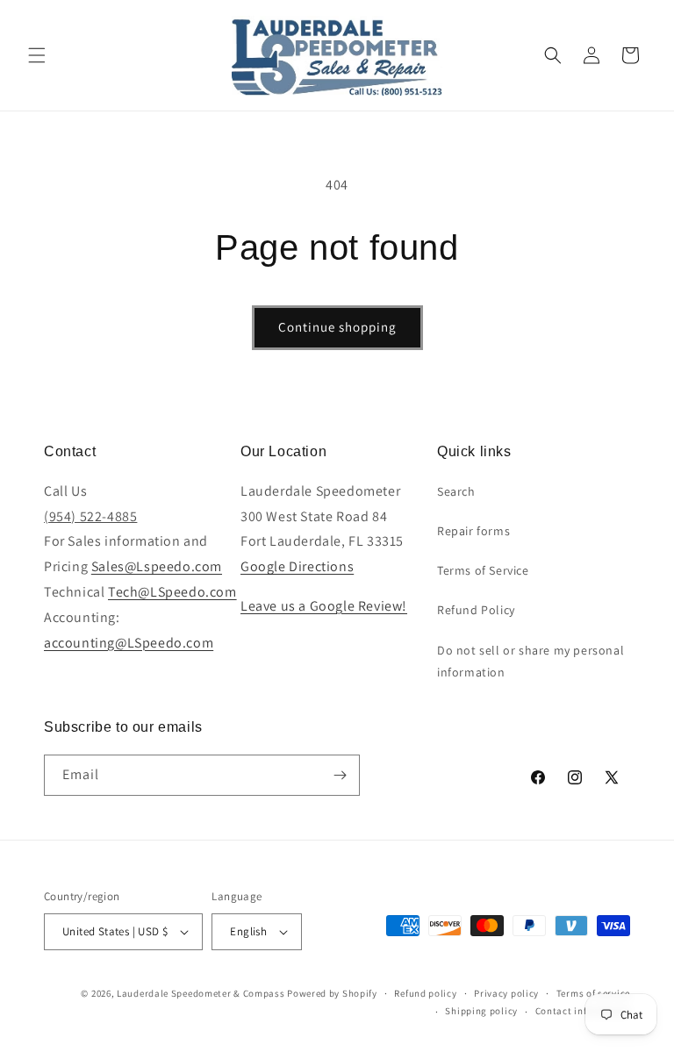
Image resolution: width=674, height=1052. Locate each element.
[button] (37, 55)
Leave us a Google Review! (323, 606)
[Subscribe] (339, 775)
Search (456, 491)
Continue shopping (337, 326)
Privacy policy (506, 993)
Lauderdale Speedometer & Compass (200, 993)
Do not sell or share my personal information (530, 661)
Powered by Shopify (332, 993)
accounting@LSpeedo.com (128, 642)
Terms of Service (483, 570)
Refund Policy (476, 610)
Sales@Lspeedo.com (156, 566)
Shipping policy (481, 1011)
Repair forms (473, 531)
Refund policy (425, 993)
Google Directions (297, 566)
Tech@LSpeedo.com (172, 592)
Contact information (582, 1011)
